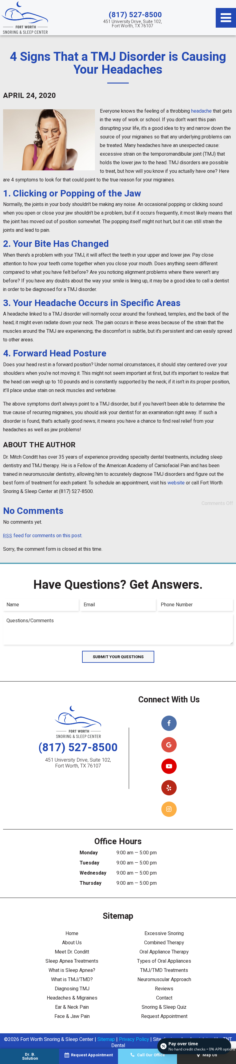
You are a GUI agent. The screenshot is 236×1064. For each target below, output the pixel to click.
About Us (72, 942)
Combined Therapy (164, 942)
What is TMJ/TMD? (72, 979)
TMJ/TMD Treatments (164, 970)
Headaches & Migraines (72, 998)
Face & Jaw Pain (72, 1016)
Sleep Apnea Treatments (71, 961)
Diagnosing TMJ (72, 988)
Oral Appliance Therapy (164, 952)
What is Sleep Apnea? (72, 970)
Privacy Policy (134, 1039)
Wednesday (93, 873)
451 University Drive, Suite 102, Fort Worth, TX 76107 (132, 24)
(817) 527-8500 (135, 15)
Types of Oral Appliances (164, 961)
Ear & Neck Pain (72, 1007)
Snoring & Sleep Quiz (164, 1007)
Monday (89, 852)
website (176, 483)
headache (201, 111)
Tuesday (89, 863)
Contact (164, 998)
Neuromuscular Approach (164, 979)
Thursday (90, 883)
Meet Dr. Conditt (72, 952)
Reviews (164, 988)
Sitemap (106, 1039)
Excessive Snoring (164, 933)
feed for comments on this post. (42, 535)
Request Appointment (164, 1016)
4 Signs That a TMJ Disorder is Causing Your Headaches (118, 63)
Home (71, 933)
